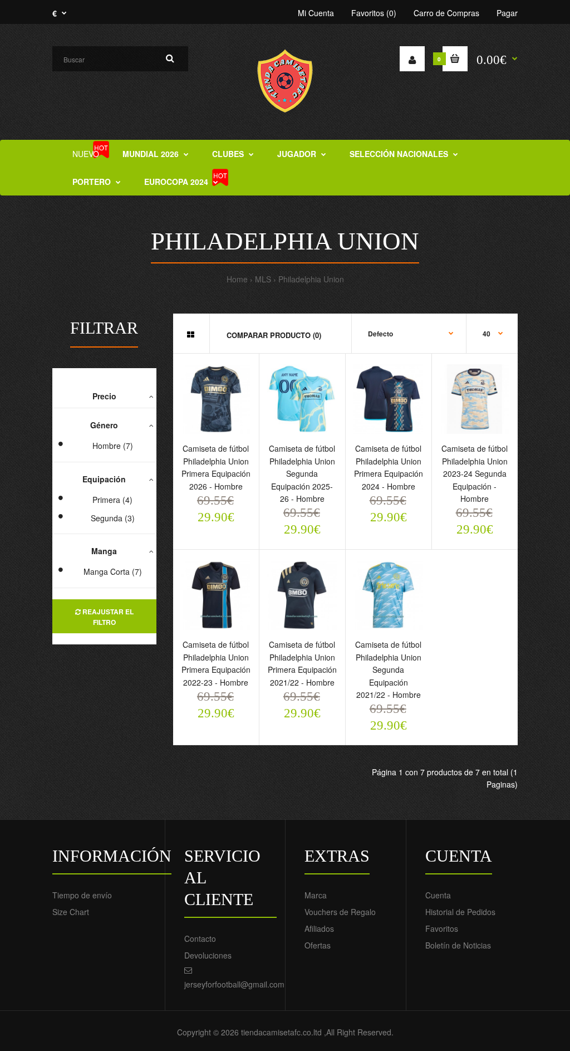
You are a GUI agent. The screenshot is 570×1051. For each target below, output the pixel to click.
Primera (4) (112, 499)
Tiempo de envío (82, 895)
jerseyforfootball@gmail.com (234, 984)
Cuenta (438, 895)
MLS (263, 279)
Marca (315, 895)
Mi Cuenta (316, 12)
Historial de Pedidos (460, 911)
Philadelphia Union (311, 279)
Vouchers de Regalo (340, 911)
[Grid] (190, 334)
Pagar (507, 12)
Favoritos (441, 928)
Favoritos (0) (373, 12)
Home (237, 279)
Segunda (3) (113, 518)
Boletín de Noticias (458, 945)
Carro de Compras (446, 12)
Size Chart (70, 911)
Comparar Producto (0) (274, 335)
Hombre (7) (112, 445)
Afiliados (319, 928)
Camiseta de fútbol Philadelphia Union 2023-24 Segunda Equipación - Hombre (474, 473)
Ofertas (317, 945)
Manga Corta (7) (112, 571)
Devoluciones (208, 955)
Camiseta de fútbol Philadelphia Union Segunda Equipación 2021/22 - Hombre (388, 669)
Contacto (200, 938)
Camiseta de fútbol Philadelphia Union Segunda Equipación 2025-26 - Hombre (302, 473)
